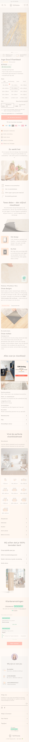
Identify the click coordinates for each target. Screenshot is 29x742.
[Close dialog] (27, 361)
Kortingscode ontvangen (21, 375)
